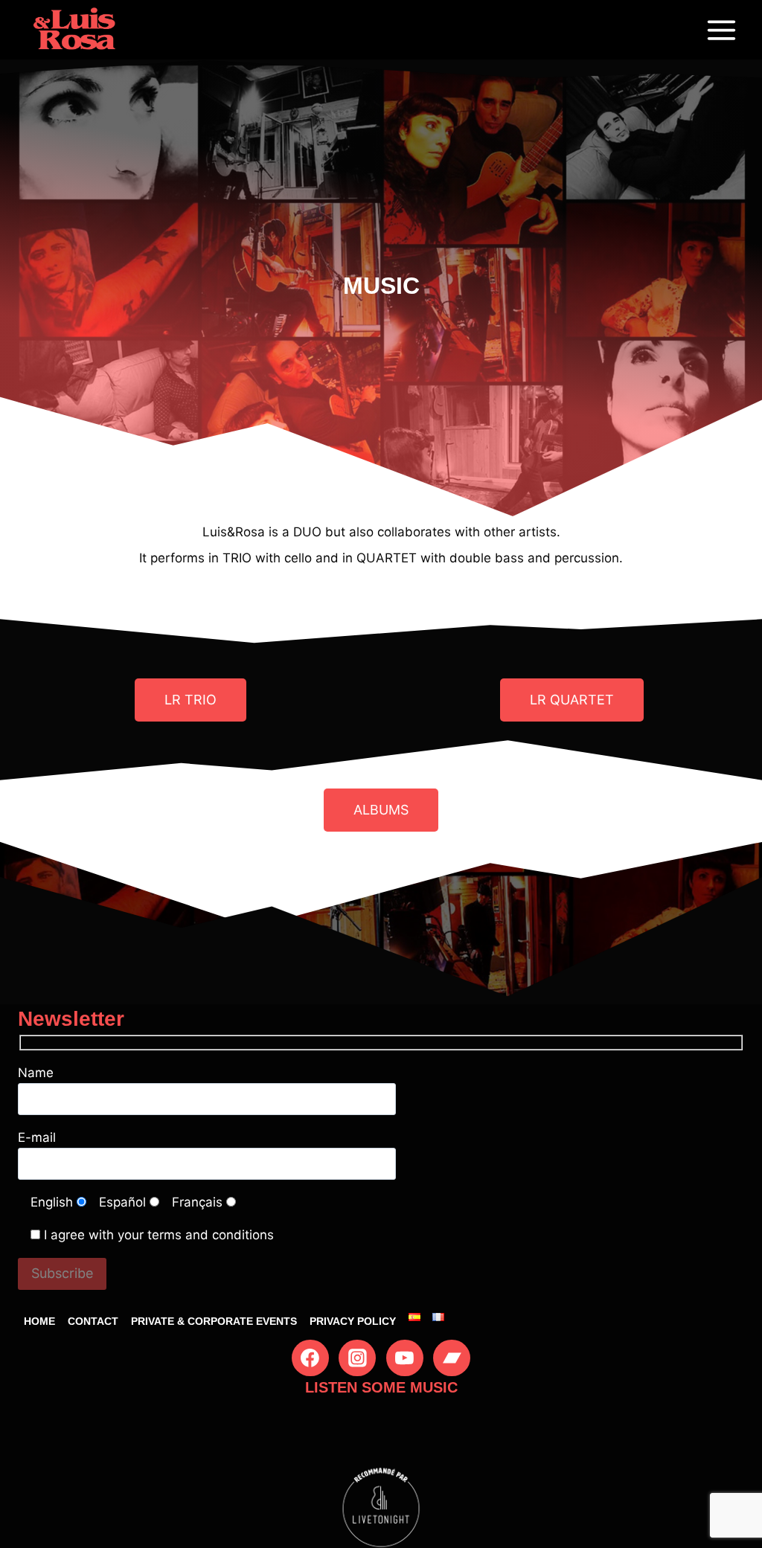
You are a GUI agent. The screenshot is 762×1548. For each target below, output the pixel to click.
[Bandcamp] (451, 1358)
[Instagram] (357, 1358)
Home (39, 1321)
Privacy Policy (353, 1321)
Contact (93, 1321)
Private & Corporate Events (214, 1321)
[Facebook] (310, 1358)
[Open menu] (721, 30)
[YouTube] (404, 1358)
